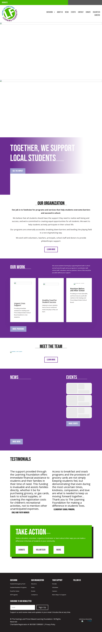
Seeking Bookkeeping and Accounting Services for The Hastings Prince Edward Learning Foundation (35, 397)
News (67, 12)
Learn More (51, 249)
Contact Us (34, 595)
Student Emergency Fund (17, 584)
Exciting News (17, 389)
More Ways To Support (59, 595)
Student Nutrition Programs (18, 587)
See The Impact (18, 171)
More (58, 549)
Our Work (49, 12)
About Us (60, 12)
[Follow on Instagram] (98, 2)
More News (16, 441)
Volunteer (96, 12)
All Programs (14, 595)
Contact (81, 12)
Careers (97, 15)
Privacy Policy (50, 624)
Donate (5, 2)
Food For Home (14, 591)
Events (73, 12)
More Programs (18, 329)
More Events (73, 423)
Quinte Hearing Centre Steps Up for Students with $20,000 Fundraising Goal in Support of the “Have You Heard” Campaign (35, 425)
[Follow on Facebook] (90, 2)
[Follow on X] (94, 2)
